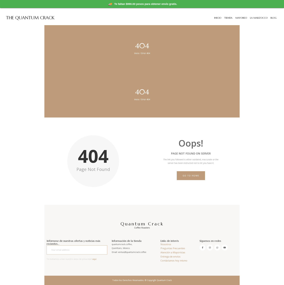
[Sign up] (101, 249)
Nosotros (165, 244)
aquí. (94, 259)
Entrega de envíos (170, 256)
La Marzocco (259, 17)
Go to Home (191, 175)
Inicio (217, 17)
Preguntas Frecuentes (172, 248)
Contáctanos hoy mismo (173, 260)
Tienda (228, 17)
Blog (274, 17)
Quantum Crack (142, 225)
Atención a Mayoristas (172, 252)
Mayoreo (241, 17)
